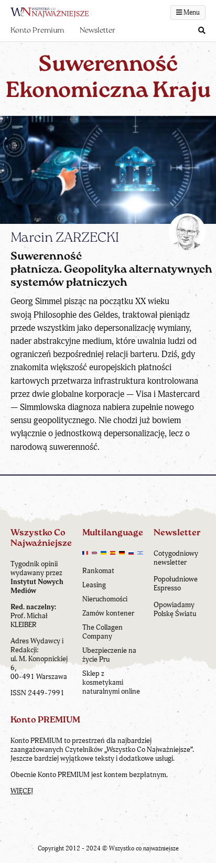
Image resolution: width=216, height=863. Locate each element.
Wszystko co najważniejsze (144, 849)
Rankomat (98, 570)
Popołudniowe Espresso (176, 583)
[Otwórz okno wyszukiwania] (202, 31)
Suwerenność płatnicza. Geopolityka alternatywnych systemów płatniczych (111, 269)
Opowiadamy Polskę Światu (175, 609)
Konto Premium (37, 31)
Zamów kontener (108, 613)
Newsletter (97, 31)
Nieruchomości (104, 599)
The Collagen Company (102, 632)
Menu (191, 12)
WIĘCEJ (21, 790)
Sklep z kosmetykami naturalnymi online (111, 682)
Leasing (94, 584)
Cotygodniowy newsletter (176, 558)
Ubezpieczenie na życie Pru (109, 655)
